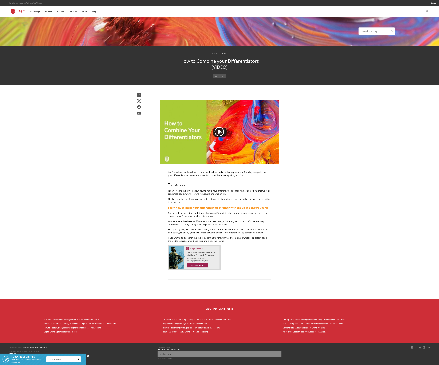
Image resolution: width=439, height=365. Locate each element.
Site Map (26, 347)
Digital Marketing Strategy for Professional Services (185, 323)
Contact (433, 3)
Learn (84, 11)
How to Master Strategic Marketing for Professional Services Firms (72, 328)
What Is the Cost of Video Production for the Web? (304, 332)
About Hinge (34, 11)
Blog (94, 11)
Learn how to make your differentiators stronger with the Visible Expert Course (218, 207)
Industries (73, 11)
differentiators (180, 175)
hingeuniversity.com (227, 237)
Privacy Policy (34, 347)
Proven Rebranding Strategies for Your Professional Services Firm (191, 328)
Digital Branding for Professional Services (61, 332)
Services (48, 11)
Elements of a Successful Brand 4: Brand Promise (304, 328)
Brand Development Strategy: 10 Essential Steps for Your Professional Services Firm (80, 323)
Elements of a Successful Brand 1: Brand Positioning (185, 332)
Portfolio (60, 11)
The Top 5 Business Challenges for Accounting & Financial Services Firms (314, 319)
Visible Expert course (182, 241)
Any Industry (219, 76)
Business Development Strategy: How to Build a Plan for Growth (71, 319)
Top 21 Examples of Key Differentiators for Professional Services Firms (313, 323)
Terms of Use (43, 347)
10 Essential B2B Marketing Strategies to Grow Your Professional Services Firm (197, 319)
